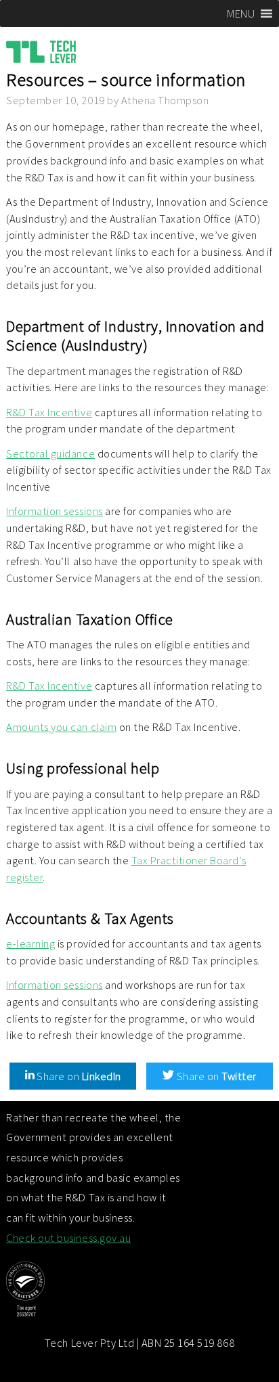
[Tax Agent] (93, 1292)
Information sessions (54, 511)
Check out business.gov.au (68, 1238)
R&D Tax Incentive (49, 412)
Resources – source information (125, 79)
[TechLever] (48, 54)
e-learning (30, 943)
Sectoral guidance (50, 453)
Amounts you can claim (61, 727)
